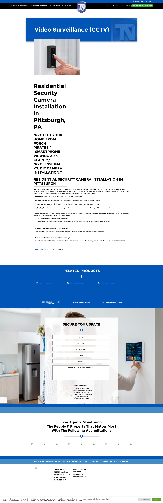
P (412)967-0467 (60, 477)
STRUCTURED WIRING (82, 398)
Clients (68, 6)
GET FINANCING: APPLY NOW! (142, 6)
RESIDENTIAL (39, 461)
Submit (81, 404)
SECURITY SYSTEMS (82, 396)
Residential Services (19, 6)
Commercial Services (38, 6)
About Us (110, 6)
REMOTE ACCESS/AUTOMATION (82, 394)
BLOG (118, 6)
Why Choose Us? (56, 6)
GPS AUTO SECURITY (82, 392)
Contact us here (39, 249)
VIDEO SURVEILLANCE (82, 388)
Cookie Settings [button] (145, 499)
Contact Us (125, 6)
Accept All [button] (156, 499)
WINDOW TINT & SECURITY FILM (82, 390)
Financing (124, 461)
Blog (116, 461)
